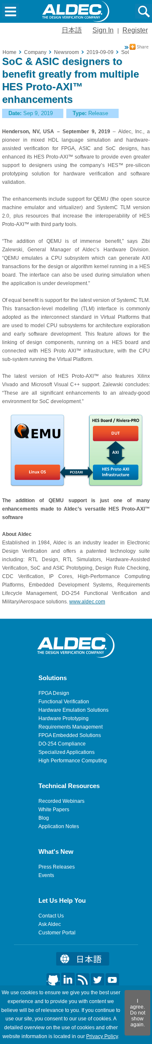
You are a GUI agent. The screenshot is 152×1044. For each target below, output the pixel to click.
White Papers (53, 810)
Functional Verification (63, 702)
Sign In (103, 30)
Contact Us (51, 916)
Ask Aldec (49, 924)
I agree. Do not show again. (137, 1013)
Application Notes (58, 826)
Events (46, 875)
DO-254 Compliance (62, 744)
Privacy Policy (102, 1036)
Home (9, 52)
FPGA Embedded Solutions (69, 735)
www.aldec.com (87, 602)
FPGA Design (53, 693)
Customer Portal (57, 933)
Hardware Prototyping (63, 718)
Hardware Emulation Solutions (73, 710)
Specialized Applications (66, 752)
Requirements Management (70, 727)
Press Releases (56, 867)
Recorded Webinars (61, 801)
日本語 (72, 30)
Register (135, 30)
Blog (43, 818)
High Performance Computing (72, 761)
